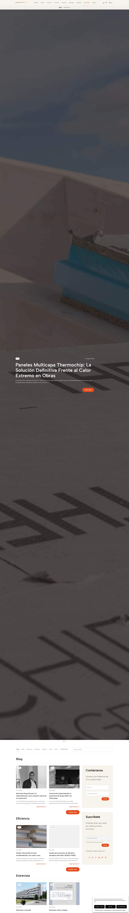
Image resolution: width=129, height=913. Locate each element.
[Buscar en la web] (104, 3)
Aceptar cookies (99, 906)
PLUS (56, 749)
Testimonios (66, 7)
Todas (17, 749)
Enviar (105, 799)
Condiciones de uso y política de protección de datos (114, 910)
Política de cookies (99, 910)
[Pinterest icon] (102, 857)
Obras (50, 749)
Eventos (44, 749)
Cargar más (73, 812)
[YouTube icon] (96, 857)
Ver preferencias (122, 906)
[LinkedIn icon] (99, 857)
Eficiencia (29, 749)
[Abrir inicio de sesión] (106, 2)
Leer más (88, 390)
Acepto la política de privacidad (95, 842)
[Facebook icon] (89, 857)
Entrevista (37, 749)
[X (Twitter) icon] (92, 857)
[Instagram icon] (105, 857)
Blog (60, 7)
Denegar (110, 906)
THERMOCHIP (64, 749)
